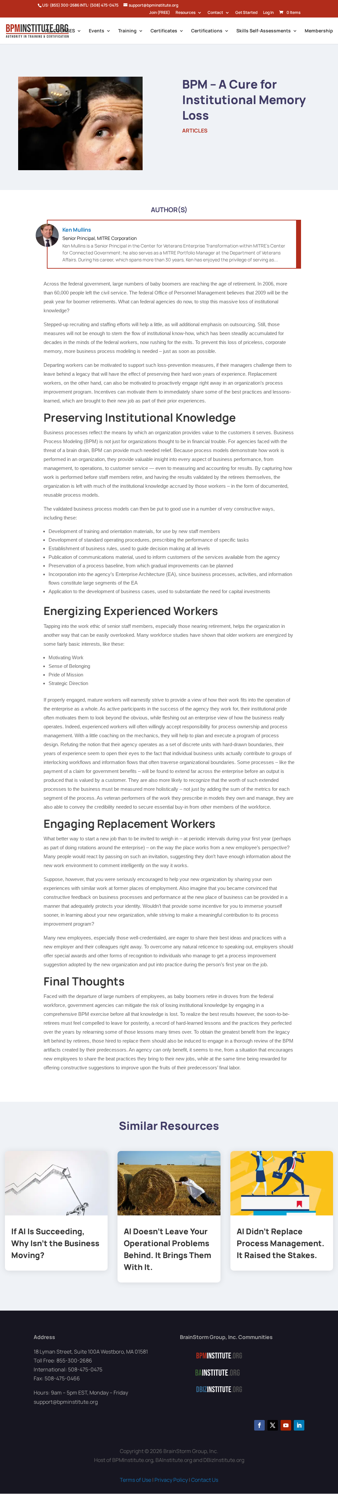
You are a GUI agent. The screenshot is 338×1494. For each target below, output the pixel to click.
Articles (195, 130)
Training (127, 31)
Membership (319, 31)
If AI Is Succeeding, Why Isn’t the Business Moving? (55, 1243)
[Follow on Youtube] (286, 1425)
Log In (268, 13)
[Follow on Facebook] (259, 1425)
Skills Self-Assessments (263, 31)
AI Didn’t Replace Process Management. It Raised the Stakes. (280, 1243)
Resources (185, 13)
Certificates (164, 31)
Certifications (206, 31)
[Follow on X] (272, 1425)
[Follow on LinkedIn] (299, 1425)
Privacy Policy (171, 1479)
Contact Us (204, 1479)
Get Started (246, 13)
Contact (215, 13)
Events (96, 31)
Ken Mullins (76, 229)
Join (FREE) (159, 13)
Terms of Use (135, 1479)
